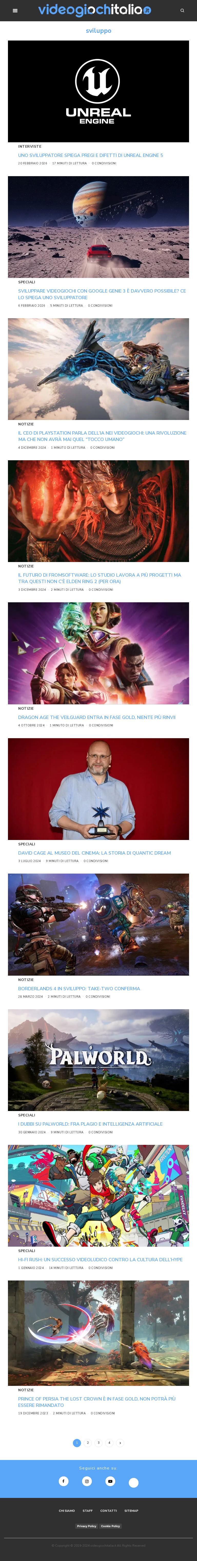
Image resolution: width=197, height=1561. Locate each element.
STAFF (88, 1511)
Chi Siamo (67, 1511)
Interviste (30, 146)
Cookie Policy (110, 1526)
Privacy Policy (86, 1526)
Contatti (108, 1511)
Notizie (26, 424)
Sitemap (131, 1511)
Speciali (26, 282)
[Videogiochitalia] (94, 10)
